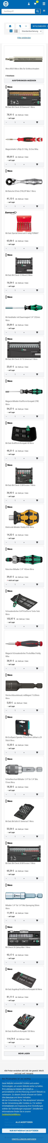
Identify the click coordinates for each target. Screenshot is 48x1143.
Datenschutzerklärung (11, 1114)
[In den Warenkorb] (37, 122)
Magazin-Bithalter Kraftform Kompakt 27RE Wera (22, 403)
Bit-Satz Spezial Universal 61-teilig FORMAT (22, 233)
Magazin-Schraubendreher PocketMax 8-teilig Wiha (23, 655)
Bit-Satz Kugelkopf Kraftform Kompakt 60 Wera (23, 989)
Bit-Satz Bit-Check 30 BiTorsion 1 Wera (20, 863)
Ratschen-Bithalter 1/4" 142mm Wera (19, 569)
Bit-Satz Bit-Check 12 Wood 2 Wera (18, 275)
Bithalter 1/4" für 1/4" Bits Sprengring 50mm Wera (22, 907)
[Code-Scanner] (44, 11)
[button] (11, 31)
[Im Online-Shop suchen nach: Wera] (8, 87)
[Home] (6, 4)
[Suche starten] (37, 11)
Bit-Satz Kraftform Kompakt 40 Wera (19, 443)
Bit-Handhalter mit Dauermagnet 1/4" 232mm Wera (22, 319)
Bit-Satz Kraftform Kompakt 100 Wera (20, 1031)
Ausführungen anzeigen (24, 80)
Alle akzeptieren (24, 1122)
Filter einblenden (24, 38)
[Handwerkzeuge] (20, 26)
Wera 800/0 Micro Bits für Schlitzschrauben (22, 68)
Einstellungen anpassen (24, 1139)
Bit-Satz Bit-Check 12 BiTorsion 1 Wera (20, 485)
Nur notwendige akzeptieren (24, 1131)
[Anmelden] (28, 4)
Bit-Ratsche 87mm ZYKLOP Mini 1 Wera (20, 191)
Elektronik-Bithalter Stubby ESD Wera (19, 527)
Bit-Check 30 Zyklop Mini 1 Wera (17, 947)
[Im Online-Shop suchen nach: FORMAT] (10, 213)
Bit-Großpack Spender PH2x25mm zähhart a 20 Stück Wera (23, 739)
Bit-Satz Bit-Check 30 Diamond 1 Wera (20, 107)
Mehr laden (24, 1053)
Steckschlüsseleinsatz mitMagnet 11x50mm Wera (22, 697)
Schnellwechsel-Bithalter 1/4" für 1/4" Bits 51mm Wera (21, 781)
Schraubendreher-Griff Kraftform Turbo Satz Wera (22, 613)
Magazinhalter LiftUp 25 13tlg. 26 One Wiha (21, 149)
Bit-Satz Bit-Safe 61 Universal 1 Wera (19, 821)
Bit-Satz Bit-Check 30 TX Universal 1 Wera (21, 359)
